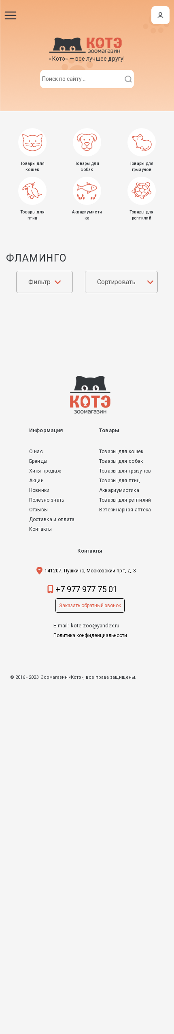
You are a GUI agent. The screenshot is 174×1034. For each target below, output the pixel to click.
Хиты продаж (45, 471)
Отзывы (38, 510)
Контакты (40, 529)
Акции (36, 480)
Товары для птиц (119, 480)
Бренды (38, 461)
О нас (36, 451)
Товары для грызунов (125, 471)
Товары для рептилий (125, 500)
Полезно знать (46, 500)
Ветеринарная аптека (125, 510)
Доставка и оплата (52, 519)
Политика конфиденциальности (90, 635)
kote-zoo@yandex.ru (95, 626)
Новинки (39, 490)
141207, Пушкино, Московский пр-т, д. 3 (90, 571)
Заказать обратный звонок (90, 605)
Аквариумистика (119, 490)
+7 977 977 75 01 (86, 589)
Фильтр (39, 282)
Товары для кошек (121, 451)
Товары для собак (121, 461)
